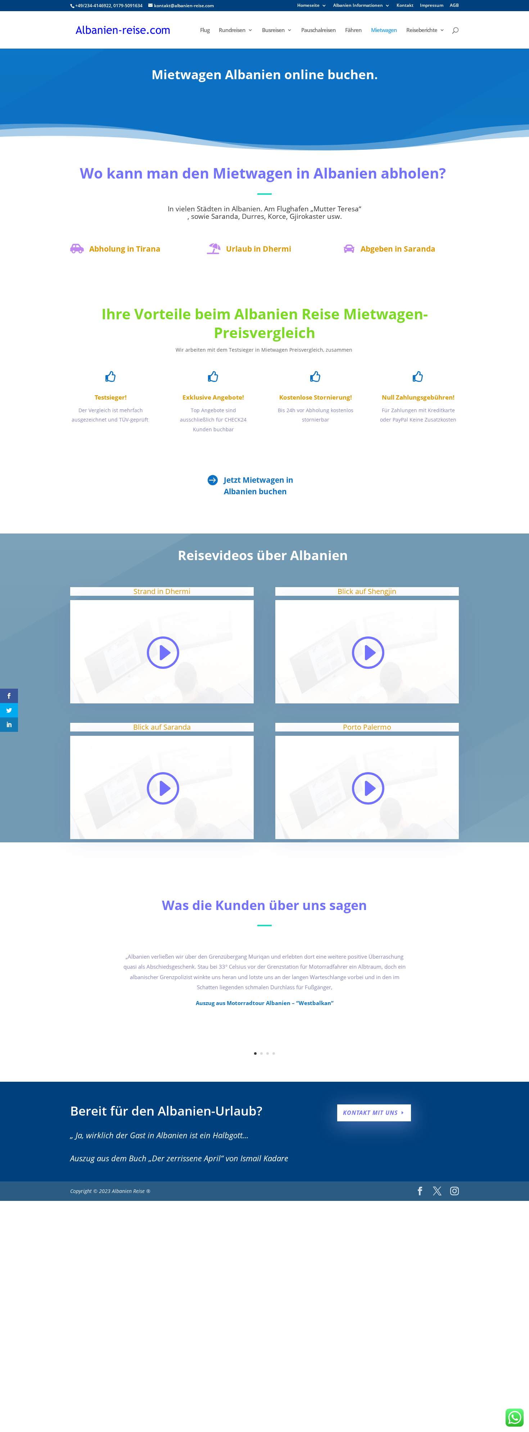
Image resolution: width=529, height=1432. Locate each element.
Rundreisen (232, 30)
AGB (454, 5)
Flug (204, 30)
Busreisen (273, 30)
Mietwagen (384, 30)
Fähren (353, 30)
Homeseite (308, 5)
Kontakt (405, 5)
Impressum (431, 5)
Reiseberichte (421, 30)
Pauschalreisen (318, 30)
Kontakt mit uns (370, 1113)
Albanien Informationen (358, 5)
